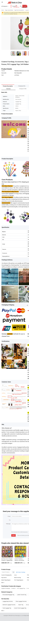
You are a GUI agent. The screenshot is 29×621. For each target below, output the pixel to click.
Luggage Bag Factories (8, 601)
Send (13, 535)
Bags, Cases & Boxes (9, 10)
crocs (15, 575)
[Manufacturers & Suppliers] (14, 2)
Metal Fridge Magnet (5, 580)
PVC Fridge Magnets (18, 580)
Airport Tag (20, 604)
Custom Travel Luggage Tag (20, 608)
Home (2, 10)
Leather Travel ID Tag (21, 594)
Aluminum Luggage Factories (9, 604)
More (2, 610)
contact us (6, 13)
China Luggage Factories (21, 601)
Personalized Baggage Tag (8, 594)
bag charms (4, 577)
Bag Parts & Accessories (19, 10)
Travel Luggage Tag (7, 608)
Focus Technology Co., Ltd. (18, 615)
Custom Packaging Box (6, 575)
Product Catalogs (21, 572)
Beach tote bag (17, 577)
